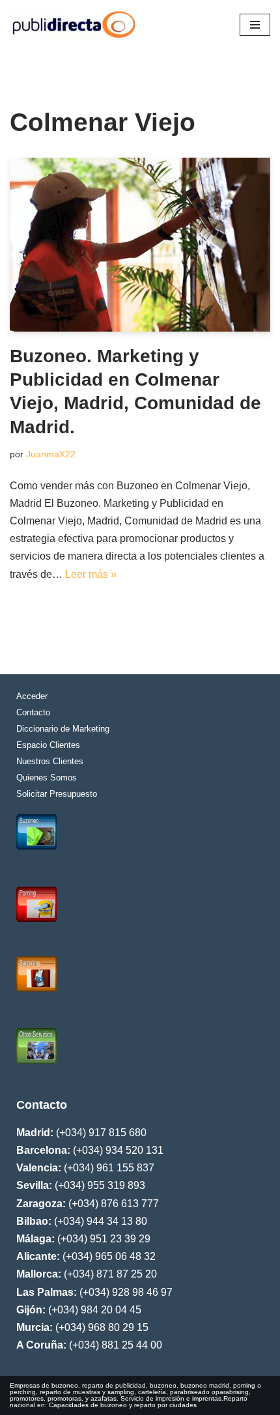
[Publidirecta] (75, 24)
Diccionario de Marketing (62, 729)
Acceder (32, 696)
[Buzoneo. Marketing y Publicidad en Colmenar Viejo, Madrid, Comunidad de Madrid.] (140, 245)
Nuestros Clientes (49, 761)
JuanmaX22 (51, 454)
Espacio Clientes (48, 745)
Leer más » (91, 574)
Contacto (33, 712)
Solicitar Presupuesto (56, 794)
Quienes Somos (46, 777)
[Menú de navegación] (255, 25)
